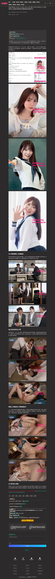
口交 (16, 495)
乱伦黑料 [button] (30, 2)
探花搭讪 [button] (18, 4)
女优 (20, 495)
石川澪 (31, 495)
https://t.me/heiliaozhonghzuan (17, 516)
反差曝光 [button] (26, 2)
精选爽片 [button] (21, 2)
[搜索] (42, 3)
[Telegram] (50, 3)
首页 (10, 12)
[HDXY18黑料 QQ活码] (45, 3)
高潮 (35, 495)
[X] (48, 3)
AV (9, 495)
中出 (13, 495)
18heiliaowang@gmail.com (20, 38)
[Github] (53, 3)
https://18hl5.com (14, 33)
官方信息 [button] (22, 4)
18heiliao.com (33, 577)
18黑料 (25, 576)
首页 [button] (9, 2)
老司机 (10, 14)
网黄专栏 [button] (38, 2)
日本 (23, 495)
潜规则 (27, 495)
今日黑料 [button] (13, 2)
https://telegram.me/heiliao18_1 (17, 37)
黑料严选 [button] (17, 2)
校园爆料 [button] (34, 2)
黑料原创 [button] (14, 4)
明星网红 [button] (10, 4)
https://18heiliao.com (15, 35)
